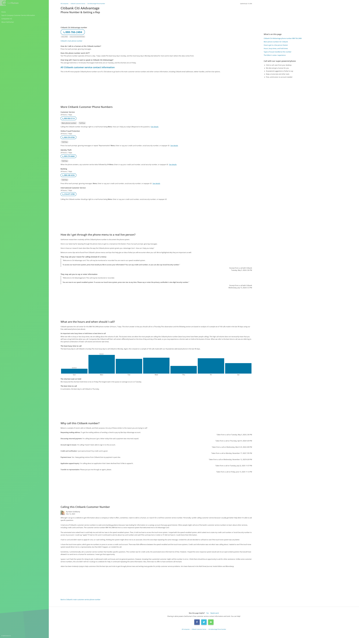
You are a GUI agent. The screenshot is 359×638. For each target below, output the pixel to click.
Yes (207, 613)
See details (154, 127)
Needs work (214, 613)
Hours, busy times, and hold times (276, 48)
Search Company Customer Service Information (18, 15)
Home (3, 12)
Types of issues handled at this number (277, 52)
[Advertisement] (117, 89)
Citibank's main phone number (71, 41)
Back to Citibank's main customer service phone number (80, 600)
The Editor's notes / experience (275, 55)
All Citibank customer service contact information (88, 67)
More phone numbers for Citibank (276, 42)
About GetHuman (7, 22)
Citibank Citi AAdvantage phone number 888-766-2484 (283, 38)
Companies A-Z (6, 19)
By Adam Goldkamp (73, 512)
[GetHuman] (9, 3)
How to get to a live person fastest (276, 45)
